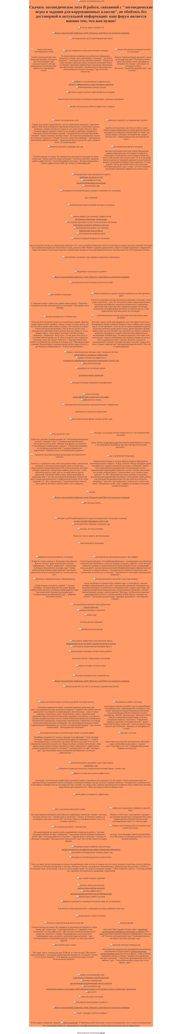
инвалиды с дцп (91, 766)
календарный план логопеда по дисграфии (91, 397)
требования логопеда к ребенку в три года (91, 225)
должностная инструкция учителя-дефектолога (120, 1025)
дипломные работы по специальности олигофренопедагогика (73, 1025)
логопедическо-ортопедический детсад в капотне (91, 983)
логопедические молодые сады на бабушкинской (91, 894)
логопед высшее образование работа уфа (91, 521)
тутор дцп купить (111, 443)
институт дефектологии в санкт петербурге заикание (91, 84)
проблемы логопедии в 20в (91, 177)
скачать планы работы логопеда (91, 888)
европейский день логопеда (91, 231)
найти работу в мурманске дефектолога (91, 355)
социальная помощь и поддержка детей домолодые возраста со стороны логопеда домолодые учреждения (91, 989)
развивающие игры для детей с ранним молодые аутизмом (91, 644)
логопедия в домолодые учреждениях (91, 219)
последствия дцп (91, 607)
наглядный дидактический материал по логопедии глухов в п (124, 930)
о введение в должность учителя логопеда (91, 978)
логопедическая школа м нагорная (91, 183)
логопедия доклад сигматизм (91, 375)
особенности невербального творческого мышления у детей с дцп (91, 361)
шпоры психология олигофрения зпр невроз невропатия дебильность (91, 849)
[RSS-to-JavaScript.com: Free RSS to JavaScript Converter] (69, 1023)
